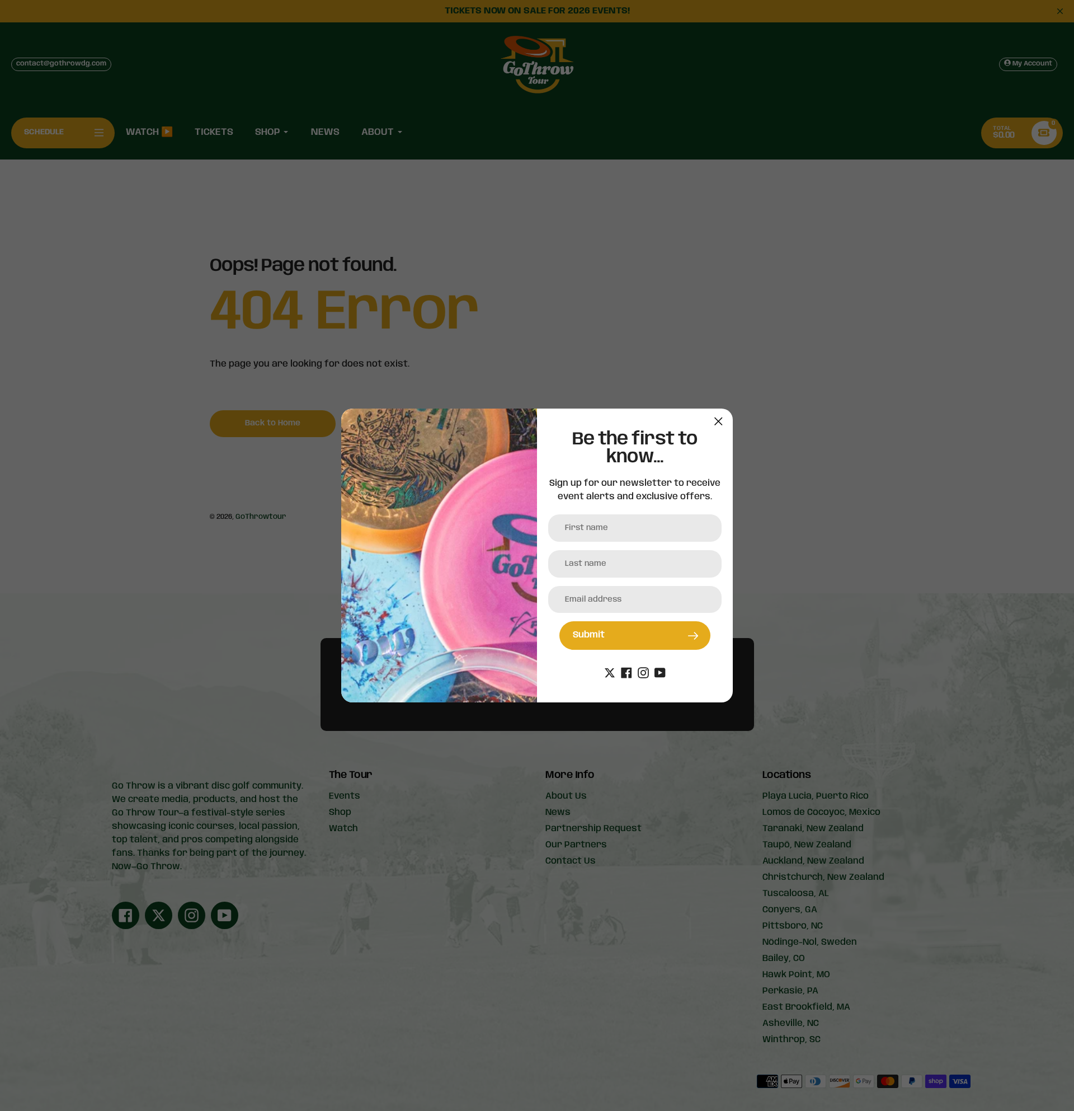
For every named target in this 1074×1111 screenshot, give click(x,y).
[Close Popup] (719, 421)
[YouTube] (660, 673)
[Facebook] (626, 673)
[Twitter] (609, 673)
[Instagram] (643, 673)
